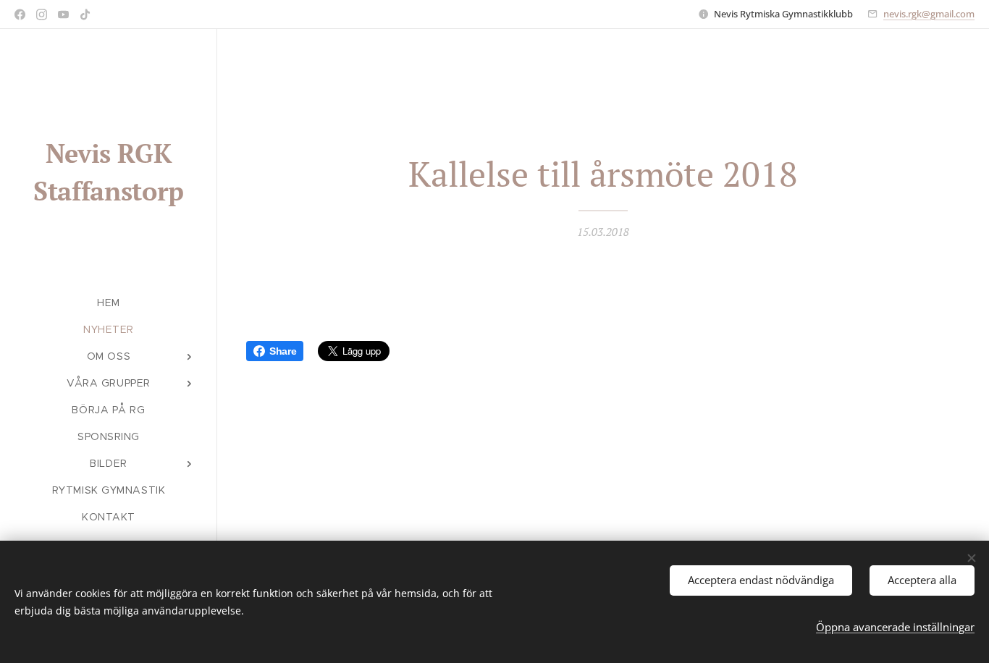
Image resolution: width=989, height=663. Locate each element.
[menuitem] (108, 303)
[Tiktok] (85, 14)
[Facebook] (20, 14)
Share (282, 351)
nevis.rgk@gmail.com (929, 13)
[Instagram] (42, 14)
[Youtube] (63, 14)
